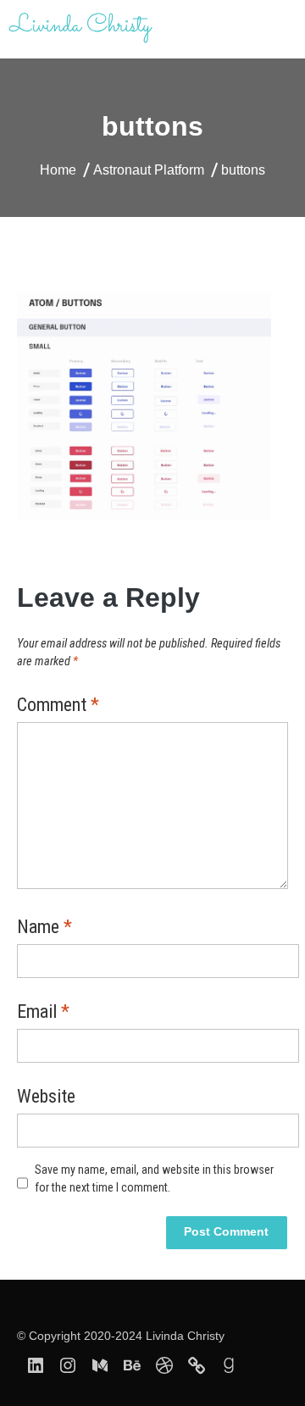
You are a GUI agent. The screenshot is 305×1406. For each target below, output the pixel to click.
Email (43, 1012)
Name (44, 928)
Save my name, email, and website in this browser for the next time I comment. (154, 1178)
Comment (58, 706)
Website (46, 1097)
